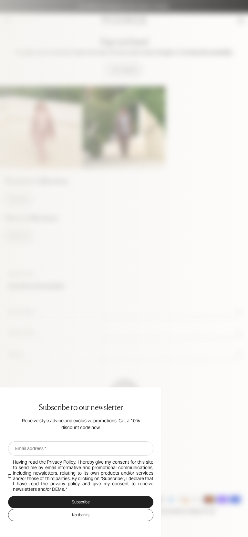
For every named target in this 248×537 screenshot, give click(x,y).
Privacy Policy (61, 462)
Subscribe (81, 502)
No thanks (80, 514)
